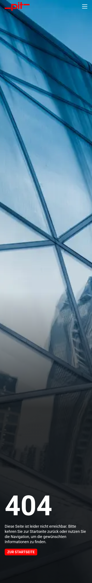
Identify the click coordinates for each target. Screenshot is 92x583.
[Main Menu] (84, 6)
